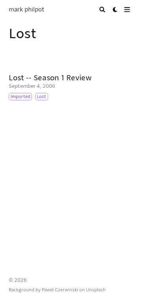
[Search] (102, 10)
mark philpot (26, 9)
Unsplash (96, 289)
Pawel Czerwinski (60, 289)
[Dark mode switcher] (115, 10)
